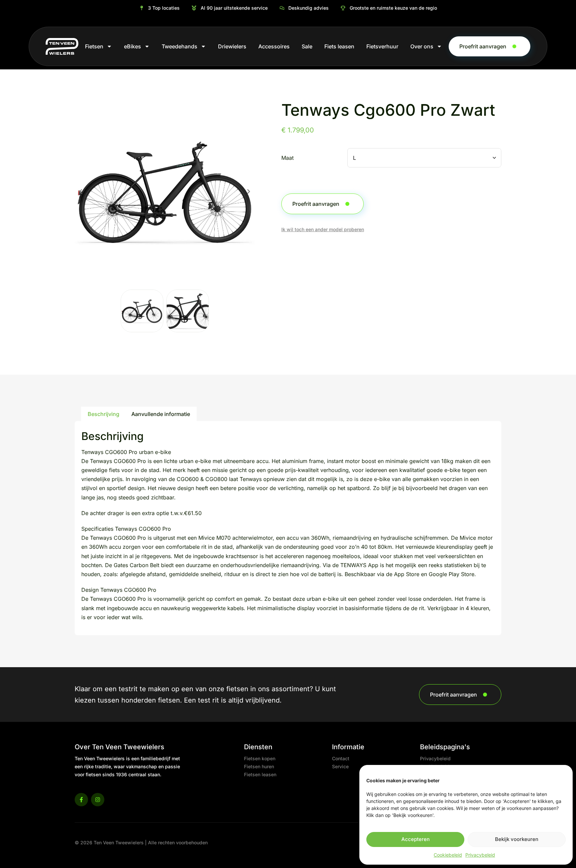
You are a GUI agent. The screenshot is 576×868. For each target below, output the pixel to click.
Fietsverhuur (382, 46)
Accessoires (274, 46)
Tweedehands (179, 46)
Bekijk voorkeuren (516, 839)
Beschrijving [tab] (103, 414)
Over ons (421, 46)
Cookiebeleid (448, 855)
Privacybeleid (480, 855)
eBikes (132, 46)
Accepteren (415, 839)
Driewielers (232, 46)
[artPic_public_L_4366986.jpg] (165, 191)
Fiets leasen (339, 46)
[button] (80, 191)
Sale (307, 46)
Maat (287, 158)
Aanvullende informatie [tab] (160, 414)
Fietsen (94, 46)
